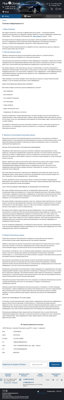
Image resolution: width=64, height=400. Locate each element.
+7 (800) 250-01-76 (10, 8)
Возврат (56, 375)
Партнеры (8, 375)
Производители (56, 374)
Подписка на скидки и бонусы (14, 364)
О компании (8, 374)
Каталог (7, 16)
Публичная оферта (6, 395)
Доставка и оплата (24, 374)
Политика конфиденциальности (10, 393)
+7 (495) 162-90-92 (10, 6)
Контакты (24, 375)
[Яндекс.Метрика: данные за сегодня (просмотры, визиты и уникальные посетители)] (42, 392)
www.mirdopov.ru (38, 36)
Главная (4, 20)
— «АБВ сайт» (54, 391)
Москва (7, 12)
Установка (40, 375)
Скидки (40, 374)
